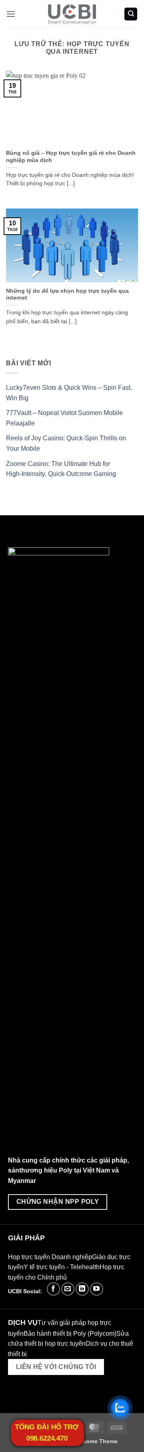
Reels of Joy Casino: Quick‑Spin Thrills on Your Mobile (66, 443)
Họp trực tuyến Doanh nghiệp (50, 1257)
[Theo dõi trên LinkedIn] (82, 1289)
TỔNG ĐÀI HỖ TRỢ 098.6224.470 (46, 1433)
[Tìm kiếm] (130, 14)
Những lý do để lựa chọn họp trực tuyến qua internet (67, 294)
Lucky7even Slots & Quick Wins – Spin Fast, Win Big (69, 392)
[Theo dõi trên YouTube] (96, 1289)
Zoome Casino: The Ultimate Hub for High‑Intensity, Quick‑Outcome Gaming (61, 469)
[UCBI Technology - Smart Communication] (72, 14)
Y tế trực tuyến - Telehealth (62, 1267)
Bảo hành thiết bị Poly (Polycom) (70, 1333)
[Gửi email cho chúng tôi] (67, 1289)
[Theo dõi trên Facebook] (53, 1289)
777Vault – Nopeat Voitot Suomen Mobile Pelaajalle (64, 418)
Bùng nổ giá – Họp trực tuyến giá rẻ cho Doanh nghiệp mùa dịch (71, 156)
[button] (11, 14)
